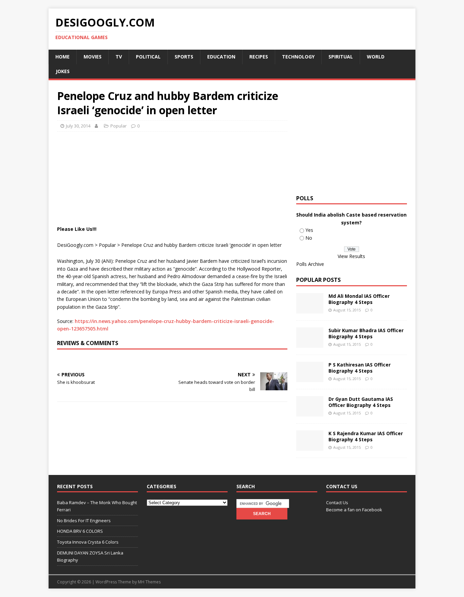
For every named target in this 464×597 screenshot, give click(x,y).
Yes (309, 230)
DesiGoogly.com (75, 245)
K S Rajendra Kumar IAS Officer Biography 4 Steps (365, 436)
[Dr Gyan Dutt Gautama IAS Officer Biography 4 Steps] (309, 412)
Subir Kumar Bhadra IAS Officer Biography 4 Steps (366, 333)
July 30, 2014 (78, 126)
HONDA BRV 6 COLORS (80, 531)
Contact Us (337, 502)
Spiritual (340, 56)
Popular (118, 126)
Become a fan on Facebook (354, 510)
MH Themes (149, 582)
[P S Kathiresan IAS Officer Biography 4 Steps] (309, 378)
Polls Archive (310, 264)
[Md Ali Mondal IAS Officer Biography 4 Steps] (309, 309)
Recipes (258, 56)
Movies (93, 56)
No (308, 238)
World (376, 56)
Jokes (63, 71)
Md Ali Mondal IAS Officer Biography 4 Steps (359, 299)
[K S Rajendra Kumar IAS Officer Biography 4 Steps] (309, 447)
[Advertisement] (180, 153)
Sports (184, 56)
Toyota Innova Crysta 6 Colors (88, 542)
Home (62, 56)
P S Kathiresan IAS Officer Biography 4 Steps (359, 367)
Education (221, 56)
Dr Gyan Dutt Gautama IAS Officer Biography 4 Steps (360, 402)
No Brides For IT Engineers (84, 520)
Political (148, 56)
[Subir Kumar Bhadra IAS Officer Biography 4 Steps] (309, 344)
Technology (298, 56)
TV (118, 56)
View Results (351, 256)
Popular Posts (318, 280)
